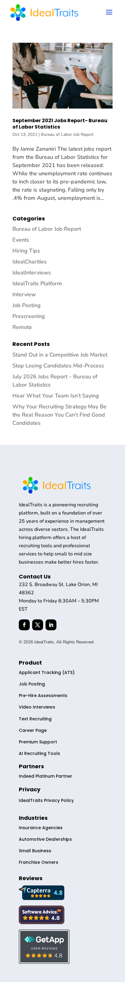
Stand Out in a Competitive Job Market (59, 354)
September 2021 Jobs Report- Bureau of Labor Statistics (59, 123)
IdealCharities (29, 261)
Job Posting (26, 305)
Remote (22, 327)
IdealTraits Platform (37, 283)
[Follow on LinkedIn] (51, 624)
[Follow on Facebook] (24, 624)
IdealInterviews (31, 272)
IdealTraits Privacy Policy (46, 800)
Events (20, 239)
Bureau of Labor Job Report (67, 134)
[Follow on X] (37, 624)
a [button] (109, 13)
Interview (24, 294)
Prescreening (28, 316)
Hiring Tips (26, 250)
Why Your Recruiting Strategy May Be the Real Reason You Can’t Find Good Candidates (59, 415)
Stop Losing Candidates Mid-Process (58, 365)
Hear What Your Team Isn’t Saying (55, 395)
